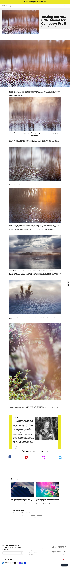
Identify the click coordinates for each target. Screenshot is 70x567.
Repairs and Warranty (33, 548)
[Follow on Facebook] (3, 559)
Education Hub (45, 5)
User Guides (44, 548)
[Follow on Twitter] (5, 559)
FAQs (43, 546)
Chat (43, 550)
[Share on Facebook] (15, 470)
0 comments (58, 26)
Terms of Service (39, 515)
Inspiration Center (32, 5)
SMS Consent (31, 554)
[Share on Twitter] (17, 470)
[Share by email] (23, 470)
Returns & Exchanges (33, 552)
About (39, 5)
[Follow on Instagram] (8, 559)
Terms (30, 544)
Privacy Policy (33, 515)
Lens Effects (24, 5)
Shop (19, 5)
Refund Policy (31, 550)
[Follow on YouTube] (11, 559)
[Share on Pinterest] (20, 470)
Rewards (50, 5)
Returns (43, 544)
